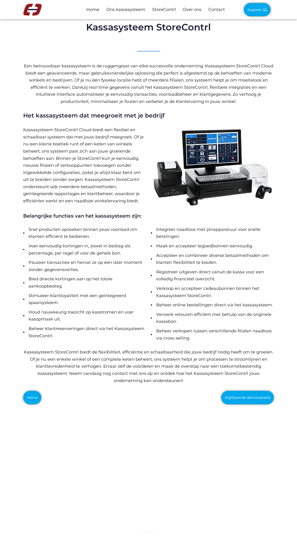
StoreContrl (164, 9)
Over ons (192, 9)
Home (92, 9)
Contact (216, 9)
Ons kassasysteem (125, 9)
